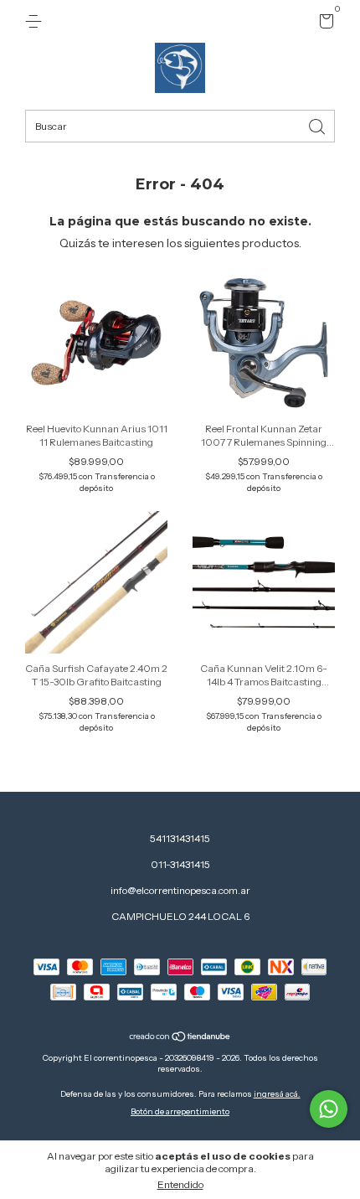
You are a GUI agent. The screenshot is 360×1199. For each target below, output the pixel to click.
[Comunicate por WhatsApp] (328, 1109)
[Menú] (36, 21)
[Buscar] (318, 125)
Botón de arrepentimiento (180, 1111)
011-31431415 (180, 864)
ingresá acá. (277, 1093)
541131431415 (180, 838)
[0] (323, 24)
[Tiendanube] (180, 1038)
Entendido (180, 1184)
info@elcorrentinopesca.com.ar (180, 890)
